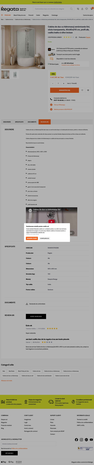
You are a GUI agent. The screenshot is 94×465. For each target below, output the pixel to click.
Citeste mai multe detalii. (32, 234)
